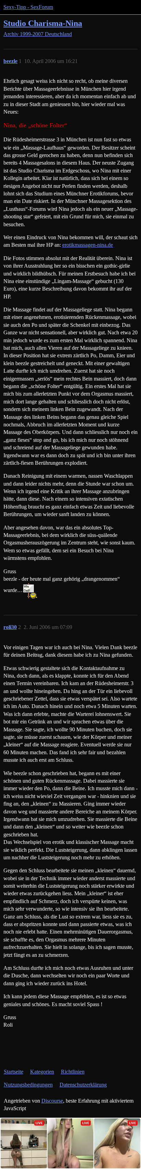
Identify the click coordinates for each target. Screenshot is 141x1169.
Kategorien (42, 1072)
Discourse (52, 1101)
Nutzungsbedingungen (28, 1085)
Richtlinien (73, 1072)
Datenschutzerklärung (83, 1085)
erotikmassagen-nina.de (87, 245)
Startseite (13, 1072)
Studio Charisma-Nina (42, 23)
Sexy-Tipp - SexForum (28, 7)
